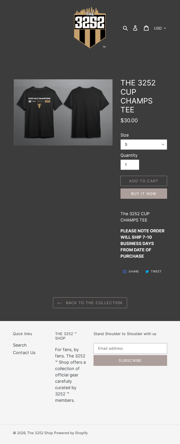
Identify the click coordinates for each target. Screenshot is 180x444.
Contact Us (24, 352)
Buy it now (144, 193)
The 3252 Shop (40, 433)
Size (124, 135)
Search (20, 345)
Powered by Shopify (71, 433)
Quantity (129, 155)
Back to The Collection (93, 302)
